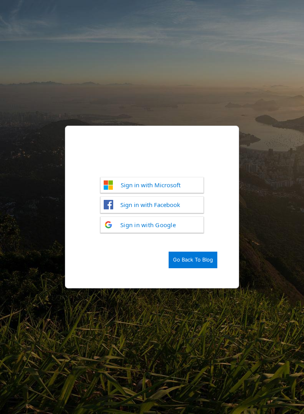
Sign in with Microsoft (150, 185)
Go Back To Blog (193, 259)
